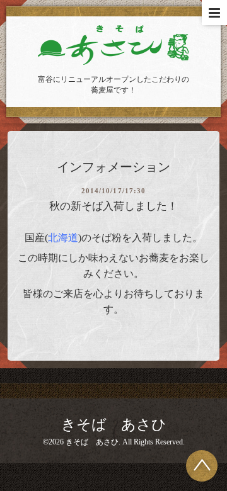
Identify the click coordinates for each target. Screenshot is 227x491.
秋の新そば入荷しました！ (113, 206)
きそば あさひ (113, 424)
